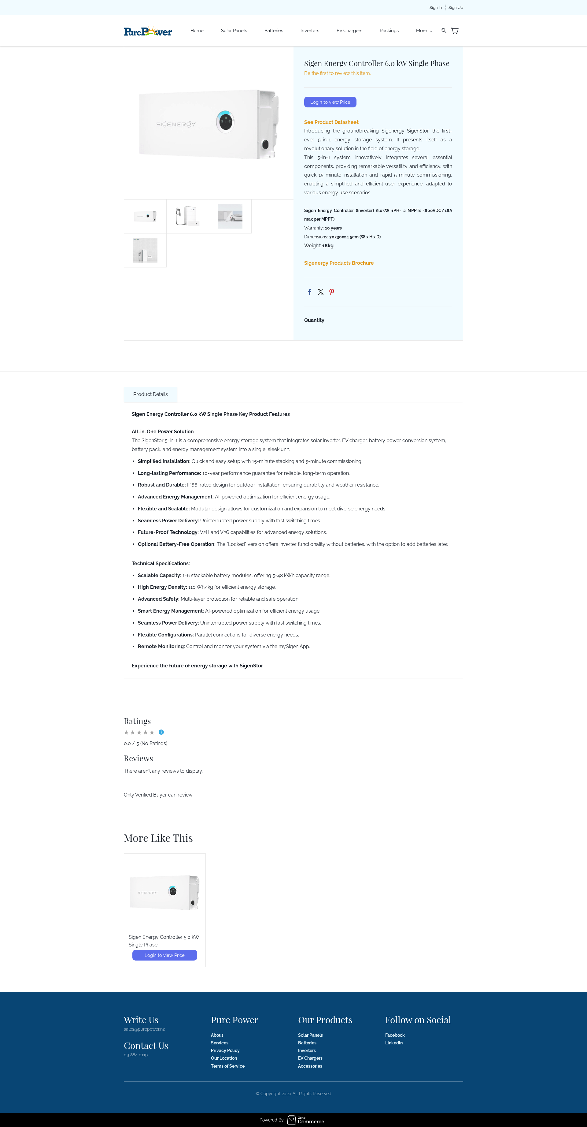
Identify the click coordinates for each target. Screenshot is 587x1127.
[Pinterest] (331, 292)
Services (219, 1042)
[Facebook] (309, 292)
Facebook (395, 1035)
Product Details (150, 394)
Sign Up (456, 7)
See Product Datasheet (331, 122)
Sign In (436, 7)
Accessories (310, 1066)
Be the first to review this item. (337, 73)
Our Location (224, 1058)
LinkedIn (394, 1042)
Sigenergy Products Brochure (339, 263)
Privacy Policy (225, 1050)
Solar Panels (310, 1035)
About (217, 1035)
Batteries (307, 1042)
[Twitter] (320, 292)
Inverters (307, 1050)
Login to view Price (330, 102)
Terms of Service (228, 1066)
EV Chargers (310, 1058)
